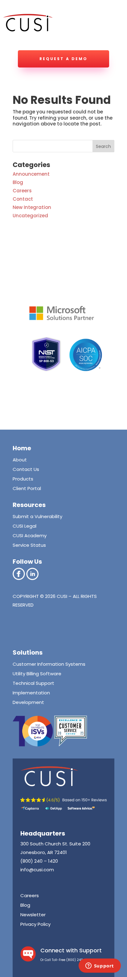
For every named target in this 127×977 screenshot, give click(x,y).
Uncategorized (30, 215)
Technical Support (33, 683)
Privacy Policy (35, 924)
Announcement (31, 174)
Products (23, 479)
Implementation (31, 692)
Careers (22, 190)
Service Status (29, 545)
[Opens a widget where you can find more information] (99, 966)
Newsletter (33, 914)
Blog (18, 182)
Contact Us (26, 469)
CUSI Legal (24, 526)
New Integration (32, 207)
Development (28, 702)
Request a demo (63, 58)
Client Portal (27, 488)
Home (22, 448)
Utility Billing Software (37, 673)
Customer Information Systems (49, 664)
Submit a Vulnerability (37, 516)
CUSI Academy (30, 535)
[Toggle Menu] (113, 26)
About (20, 459)
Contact (23, 199)
